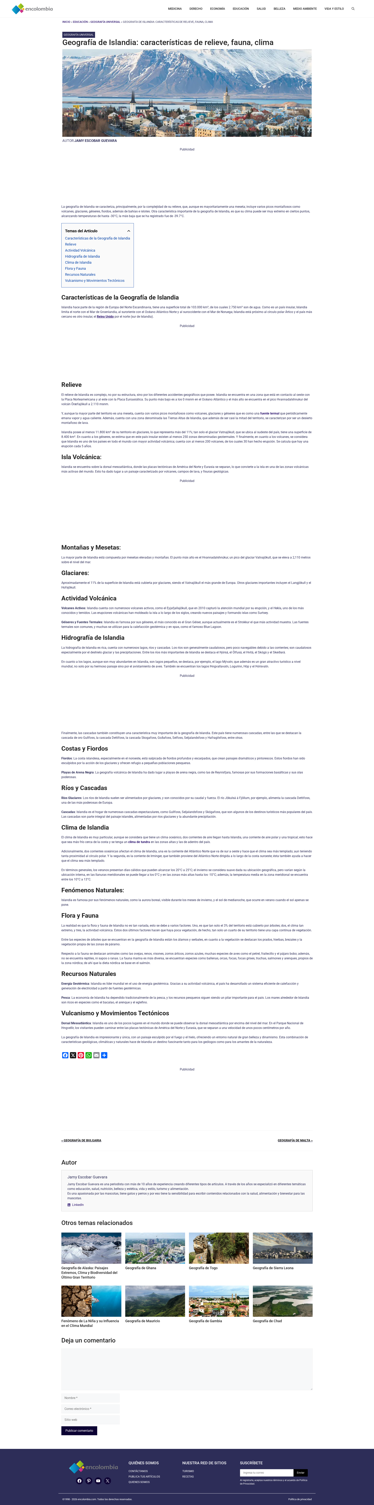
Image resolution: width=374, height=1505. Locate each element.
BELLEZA (279, 9)
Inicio (66, 21)
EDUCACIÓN (241, 9)
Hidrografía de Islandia (82, 256)
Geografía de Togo (203, 1268)
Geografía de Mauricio (142, 1321)
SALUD (261, 9)
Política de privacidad (300, 1499)
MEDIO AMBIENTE (305, 9)
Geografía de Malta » (295, 1140)
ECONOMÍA (217, 9)
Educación (80, 21)
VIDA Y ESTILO (334, 9)
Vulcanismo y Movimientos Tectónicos (94, 280)
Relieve (70, 244)
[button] (353, 9)
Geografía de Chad (267, 1321)
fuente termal (269, 413)
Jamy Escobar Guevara (95, 141)
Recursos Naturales (80, 274)
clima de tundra (139, 842)
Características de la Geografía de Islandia (97, 238)
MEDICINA (175, 9)
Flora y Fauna (75, 268)
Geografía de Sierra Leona (273, 1268)
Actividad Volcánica (80, 250)
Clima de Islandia (78, 262)
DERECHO (196, 9)
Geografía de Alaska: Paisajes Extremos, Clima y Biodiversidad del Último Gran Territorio (89, 1272)
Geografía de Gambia (205, 1321)
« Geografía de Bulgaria (81, 1140)
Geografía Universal (105, 21)
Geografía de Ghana (140, 1268)
